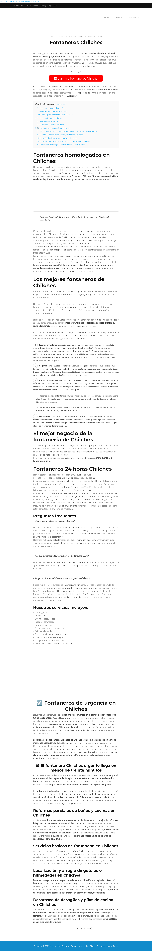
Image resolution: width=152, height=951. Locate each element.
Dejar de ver (60, 104)
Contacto (134, 18)
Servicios (118, 18)
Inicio (106, 18)
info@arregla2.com (49, 5)
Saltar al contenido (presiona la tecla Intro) (19, 1)
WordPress (113, 946)
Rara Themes (91, 946)
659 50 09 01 (18, 5)
